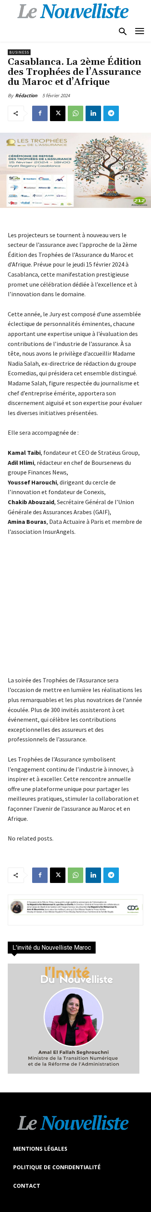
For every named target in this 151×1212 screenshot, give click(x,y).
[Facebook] (40, 113)
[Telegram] (111, 113)
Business (19, 52)
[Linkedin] (93, 113)
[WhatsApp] (75, 113)
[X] (57, 113)
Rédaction (26, 95)
